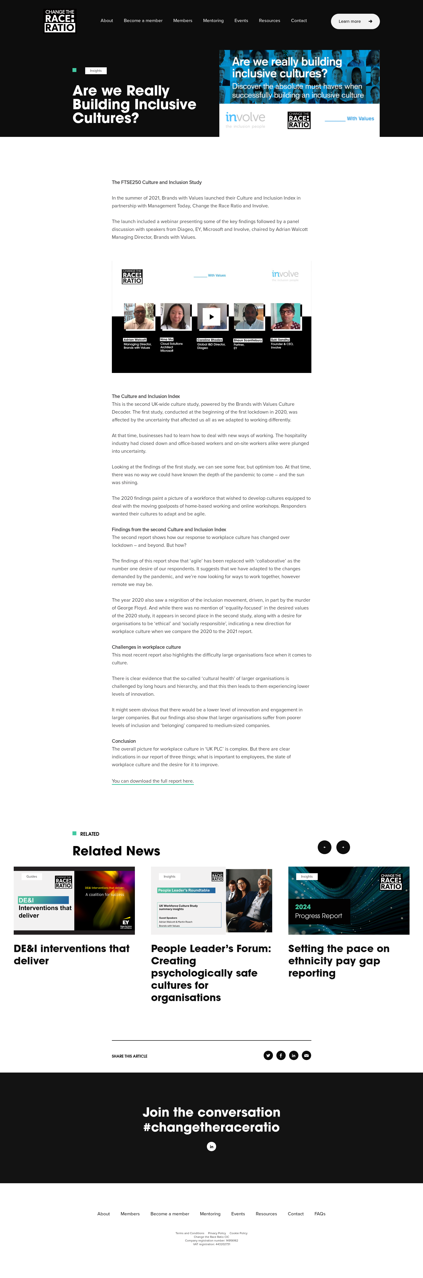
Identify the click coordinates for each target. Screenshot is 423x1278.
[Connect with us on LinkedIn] (211, 1146)
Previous (324, 847)
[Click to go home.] (60, 21)
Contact (299, 21)
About (107, 21)
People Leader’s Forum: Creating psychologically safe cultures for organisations (211, 973)
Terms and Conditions (190, 1233)
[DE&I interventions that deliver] (74, 901)
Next (343, 847)
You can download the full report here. (153, 781)
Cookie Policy (238, 1233)
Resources (269, 21)
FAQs (320, 1214)
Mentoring (213, 21)
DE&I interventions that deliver (71, 954)
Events (241, 21)
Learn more (350, 21)
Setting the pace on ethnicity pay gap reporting (339, 960)
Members (182, 21)
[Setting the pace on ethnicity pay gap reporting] (349, 901)
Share (268, 1055)
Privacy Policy (217, 1233)
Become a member (143, 21)
